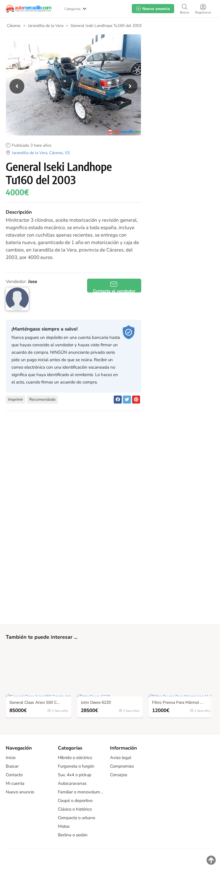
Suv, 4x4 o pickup (74, 774)
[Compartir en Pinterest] (136, 400)
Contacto (14, 774)
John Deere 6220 (96, 702)
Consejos (118, 774)
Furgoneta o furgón (76, 766)
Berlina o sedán (73, 834)
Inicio (10, 757)
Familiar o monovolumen (81, 792)
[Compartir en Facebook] (118, 400)
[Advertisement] (180, 68)
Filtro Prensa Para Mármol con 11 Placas (182, 702)
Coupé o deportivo (75, 800)
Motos (64, 826)
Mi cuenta (15, 783)
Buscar (12, 766)
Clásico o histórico (75, 809)
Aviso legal (120, 757)
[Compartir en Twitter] (127, 400)
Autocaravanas (72, 783)
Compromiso (122, 766)
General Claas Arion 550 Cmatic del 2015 (40, 702)
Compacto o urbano (76, 817)
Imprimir (15, 399)
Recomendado (42, 399)
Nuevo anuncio (20, 792)
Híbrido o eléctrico (75, 757)
